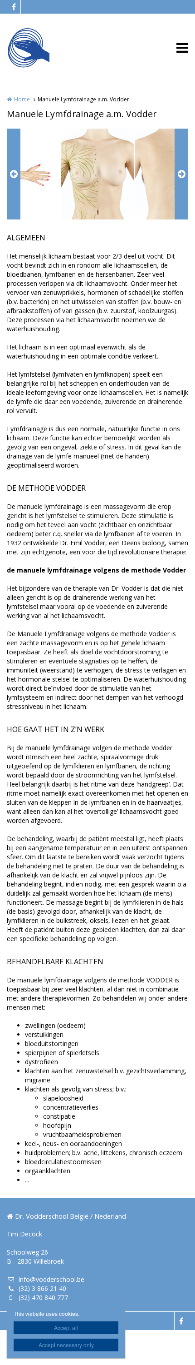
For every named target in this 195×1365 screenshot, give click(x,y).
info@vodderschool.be (51, 1279)
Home (22, 99)
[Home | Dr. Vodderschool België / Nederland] (42, 47)
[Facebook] (13, 7)
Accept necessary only (66, 1345)
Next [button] (181, 174)
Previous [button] (13, 174)
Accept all (66, 1327)
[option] (97, 174)
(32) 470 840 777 (43, 1297)
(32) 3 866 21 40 (42, 1288)
